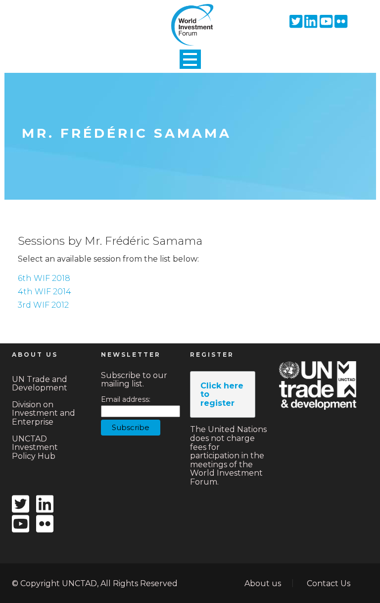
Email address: (125, 399)
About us (262, 583)
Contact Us (328, 583)
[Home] (190, 16)
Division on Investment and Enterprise (43, 413)
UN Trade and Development (39, 384)
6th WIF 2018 (44, 278)
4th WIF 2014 (44, 291)
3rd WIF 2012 (43, 305)
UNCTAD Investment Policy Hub (35, 447)
